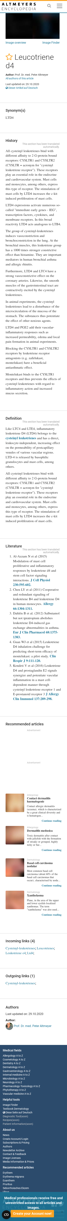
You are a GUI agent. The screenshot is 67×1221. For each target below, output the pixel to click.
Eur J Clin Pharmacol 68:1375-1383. (35, 634)
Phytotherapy (11, 1090)
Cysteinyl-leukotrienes (20, 948)
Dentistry (8, 1063)
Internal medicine (13, 1074)
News (6, 1135)
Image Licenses (12, 1158)
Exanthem (9, 1180)
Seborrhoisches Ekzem (16, 1188)
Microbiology (10, 1078)
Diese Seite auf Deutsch (18, 1112)
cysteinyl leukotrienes (21, 438)
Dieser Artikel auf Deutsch (23, 87)
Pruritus (7, 1184)
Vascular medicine (13, 1093)
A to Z (19, 1055)
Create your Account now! (32, 1213)
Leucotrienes (45, 948)
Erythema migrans (13, 1176)
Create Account (12, 1139)
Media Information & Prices (18, 1161)
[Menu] (59, 6)
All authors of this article (20, 78)
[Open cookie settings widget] (6, 1214)
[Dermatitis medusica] (15, 835)
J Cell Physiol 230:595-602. (31, 582)
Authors (7, 1146)
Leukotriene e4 (16, 953)
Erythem (7, 1172)
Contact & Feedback (14, 1154)
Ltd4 (30, 953)
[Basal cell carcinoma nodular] (15, 867)
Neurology (9, 1082)
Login (25, 1139)
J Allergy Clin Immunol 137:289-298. (36, 696)
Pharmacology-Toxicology (18, 1086)
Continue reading (51, 821)
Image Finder (51, 42)
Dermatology (10, 1067)
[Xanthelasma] (15, 900)
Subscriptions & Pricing (16, 1142)
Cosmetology (10, 1059)
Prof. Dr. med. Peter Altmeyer (32, 1026)
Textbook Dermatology (16, 1108)
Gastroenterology (13, 1071)
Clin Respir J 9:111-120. (34, 658)
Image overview (16, 42)
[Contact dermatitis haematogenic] (15, 803)
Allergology (9, 1055)
